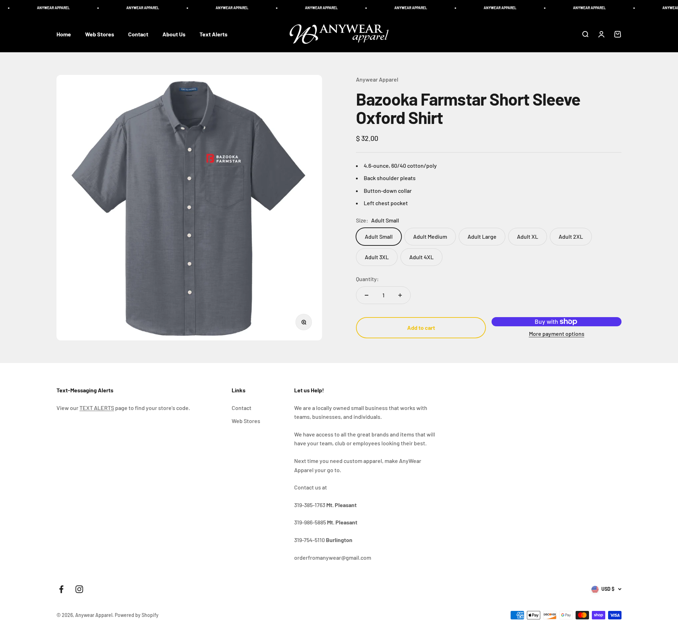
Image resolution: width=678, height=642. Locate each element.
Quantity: (367, 278)
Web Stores (99, 34)
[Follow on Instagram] (79, 589)
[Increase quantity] (400, 295)
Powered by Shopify (137, 615)
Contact (138, 34)
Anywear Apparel (377, 79)
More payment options (556, 333)
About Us (173, 34)
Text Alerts (213, 34)
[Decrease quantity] (366, 295)
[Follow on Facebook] (61, 589)
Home (63, 34)
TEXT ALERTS (96, 407)
